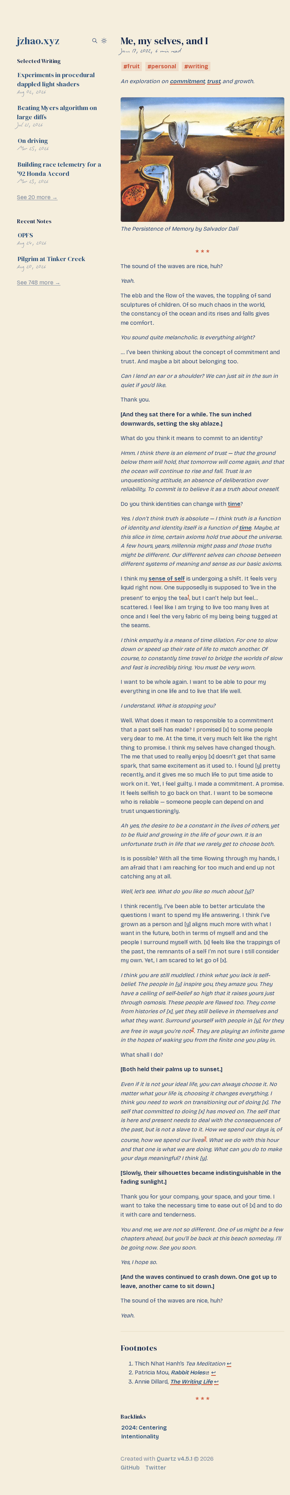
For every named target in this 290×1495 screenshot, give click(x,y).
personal (163, 66)
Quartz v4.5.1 (174, 1458)
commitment (187, 81)
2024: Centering (144, 1427)
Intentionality (140, 1436)
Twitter (155, 1467)
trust (213, 81)
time (234, 504)
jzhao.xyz (38, 40)
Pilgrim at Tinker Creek (51, 258)
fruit (133, 66)
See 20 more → (37, 197)
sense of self (167, 578)
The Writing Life (191, 1381)
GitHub (130, 1467)
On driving (33, 140)
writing (198, 66)
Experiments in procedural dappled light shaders (56, 79)
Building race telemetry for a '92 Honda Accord (59, 169)
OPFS (25, 235)
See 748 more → (38, 282)
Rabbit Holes (188, 1372)
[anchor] (163, 1348)
